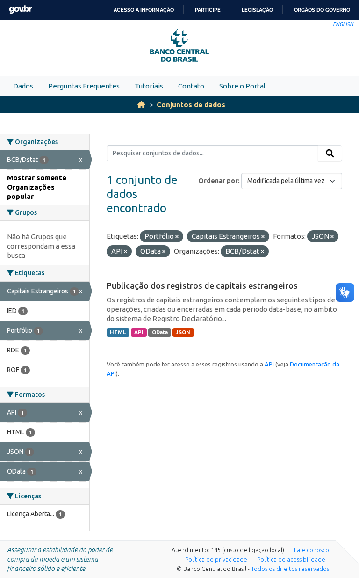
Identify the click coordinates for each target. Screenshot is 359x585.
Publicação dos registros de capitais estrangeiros (202, 285)
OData (160, 332)
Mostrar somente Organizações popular (36, 187)
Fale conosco (311, 550)
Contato (191, 86)
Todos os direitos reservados (290, 568)
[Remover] (177, 237)
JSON (183, 332)
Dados (23, 86)
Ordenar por (218, 180)
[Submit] (330, 153)
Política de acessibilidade (291, 559)
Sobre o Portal (242, 86)
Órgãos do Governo (322, 10)
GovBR (20, 9)
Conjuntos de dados (191, 105)
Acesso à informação (144, 10)
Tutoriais (149, 86)
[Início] (141, 105)
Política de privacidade (216, 559)
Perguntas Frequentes (84, 86)
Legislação (257, 10)
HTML (118, 332)
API (139, 332)
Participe (208, 10)
